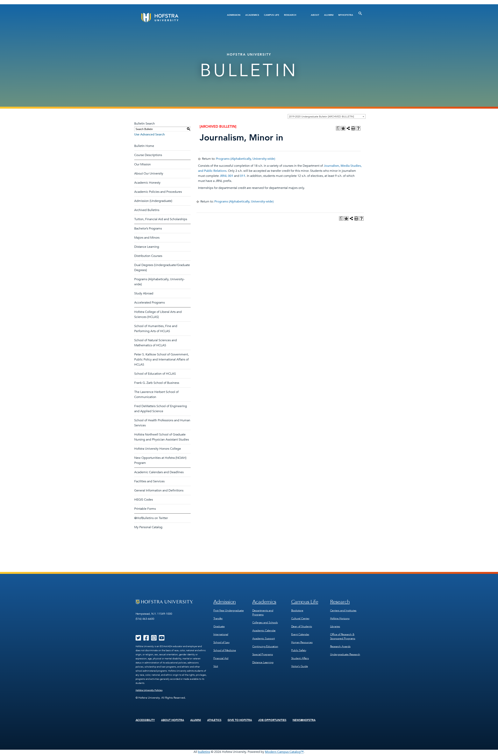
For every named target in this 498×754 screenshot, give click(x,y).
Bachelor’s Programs (148, 228)
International (220, 634)
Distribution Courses (148, 256)
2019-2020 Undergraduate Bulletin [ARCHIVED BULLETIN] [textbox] (321, 116)
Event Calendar (300, 634)
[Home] (175, 18)
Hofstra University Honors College (157, 449)
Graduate (219, 626)
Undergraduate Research (345, 654)
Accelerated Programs (149, 302)
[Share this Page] (348, 128)
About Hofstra (172, 720)
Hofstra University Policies (149, 690)
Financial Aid (220, 658)
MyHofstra (345, 15)
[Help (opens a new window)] (358, 128)
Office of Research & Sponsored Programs (342, 636)
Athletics (214, 720)
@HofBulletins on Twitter (151, 518)
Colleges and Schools (265, 622)
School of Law (221, 642)
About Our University (148, 173)
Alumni (328, 15)
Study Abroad (143, 293)
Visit (215, 666)
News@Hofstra (304, 720)
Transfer (218, 618)
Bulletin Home (144, 146)
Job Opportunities (272, 720)
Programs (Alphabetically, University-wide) (245, 159)
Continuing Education (265, 646)
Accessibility (145, 720)
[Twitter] (138, 639)
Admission (233, 15)
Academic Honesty (147, 183)
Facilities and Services (149, 481)
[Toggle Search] (360, 13)
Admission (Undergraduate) (153, 201)
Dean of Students (301, 626)
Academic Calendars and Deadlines (159, 472)
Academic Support (263, 638)
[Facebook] (146, 639)
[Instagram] (154, 639)
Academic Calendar (264, 630)
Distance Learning (146, 247)
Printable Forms (145, 509)
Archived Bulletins (146, 210)
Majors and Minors (147, 238)
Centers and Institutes (343, 610)
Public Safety (298, 650)
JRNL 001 (226, 176)
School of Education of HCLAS (155, 374)
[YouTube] (161, 639)
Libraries (335, 626)
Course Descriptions (148, 155)
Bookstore (297, 610)
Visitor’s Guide (299, 666)
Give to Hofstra (240, 720)
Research (290, 15)
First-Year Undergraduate (228, 610)
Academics (252, 15)
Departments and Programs (262, 612)
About (315, 15)
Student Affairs (300, 658)
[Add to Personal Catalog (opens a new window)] (343, 128)
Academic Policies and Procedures (158, 192)
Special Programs (262, 654)
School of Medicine (224, 650)
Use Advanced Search (149, 134)
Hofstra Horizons (340, 618)
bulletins (204, 752)
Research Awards (340, 646)
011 (242, 176)
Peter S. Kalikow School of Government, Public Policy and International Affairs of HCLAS (161, 359)
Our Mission (142, 164)
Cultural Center (300, 618)
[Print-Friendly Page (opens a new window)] (353, 128)
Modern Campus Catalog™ (284, 752)
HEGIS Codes (143, 499)
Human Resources (302, 642)
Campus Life (271, 15)
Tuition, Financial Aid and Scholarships (160, 219)
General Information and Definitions (158, 490)
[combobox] (327, 116)
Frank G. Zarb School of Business (156, 383)
